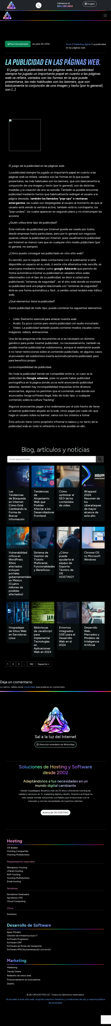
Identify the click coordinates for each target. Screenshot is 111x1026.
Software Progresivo (17, 939)
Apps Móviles (14, 932)
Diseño (10, 983)
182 (31, 664)
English (91, 3)
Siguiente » (43, 664)
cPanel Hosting (15, 871)
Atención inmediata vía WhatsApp (57, 744)
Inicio (69, 44)
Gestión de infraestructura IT (22, 935)
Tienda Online (14, 971)
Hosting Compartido (17, 851)
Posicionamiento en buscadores (23, 979)
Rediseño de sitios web (19, 975)
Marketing (12, 967)
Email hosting (14, 881)
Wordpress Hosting (17, 867)
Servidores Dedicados (18, 894)
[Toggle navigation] (105, 15)
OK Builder (12, 847)
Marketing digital (82, 44)
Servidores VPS (15, 897)
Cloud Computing (16, 901)
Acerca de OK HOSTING (55, 812)
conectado (30, 687)
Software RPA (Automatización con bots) (29, 949)
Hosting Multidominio (18, 854)
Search (100, 459)
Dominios (12, 914)
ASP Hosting (13, 874)
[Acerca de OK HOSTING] (55, 815)
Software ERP (14, 942)
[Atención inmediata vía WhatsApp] (56, 747)
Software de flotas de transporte (24, 946)
